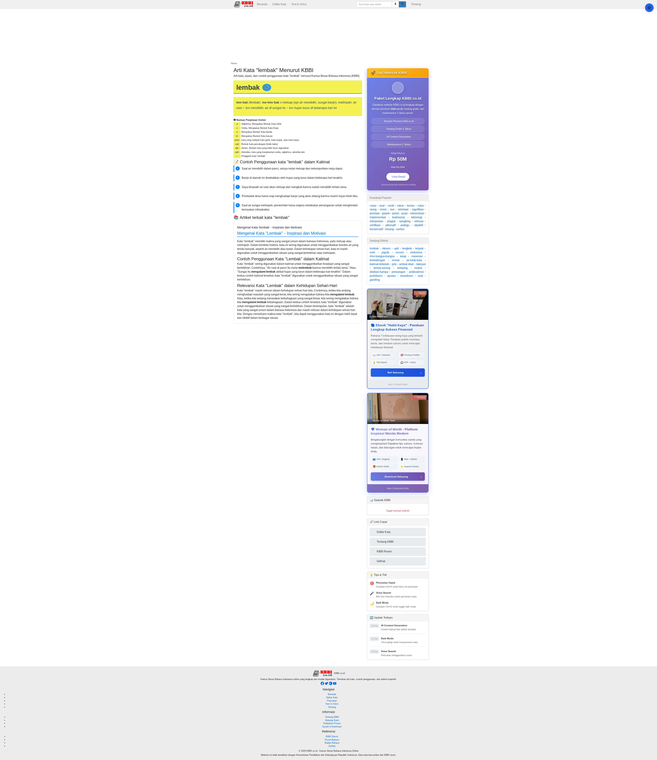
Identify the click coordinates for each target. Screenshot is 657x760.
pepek (386, 213)
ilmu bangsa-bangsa (382, 256)
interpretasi (376, 221)
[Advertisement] (328, 36)
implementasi (378, 217)
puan (405, 213)
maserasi (417, 256)
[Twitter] (327, 684)
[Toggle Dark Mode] (649, 7)
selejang (402, 267)
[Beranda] (244, 4)
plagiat (391, 221)
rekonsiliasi (417, 213)
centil (391, 205)
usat (420, 275)
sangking (404, 221)
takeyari (421, 264)
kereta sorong (382, 267)
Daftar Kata (279, 4)
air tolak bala (414, 260)
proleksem (376, 275)
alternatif (390, 225)
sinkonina (416, 252)
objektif (418, 225)
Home (234, 63)
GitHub (331, 746)
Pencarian (332, 700)
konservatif (376, 229)
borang (389, 229)
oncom (400, 252)
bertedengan (377, 260)
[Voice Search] (395, 4)
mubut (418, 267)
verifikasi (375, 225)
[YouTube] (334, 684)
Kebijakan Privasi (332, 723)
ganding (375, 279)
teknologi (416, 217)
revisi (383, 209)
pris (394, 264)
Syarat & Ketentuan (332, 726)
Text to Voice (299, 4)
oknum (386, 248)
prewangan (398, 271)
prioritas (374, 213)
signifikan (418, 209)
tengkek (407, 248)
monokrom (406, 275)
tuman (411, 205)
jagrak (385, 252)
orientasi (403, 209)
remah (396, 260)
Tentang (416, 4)
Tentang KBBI (332, 717)
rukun (400, 205)
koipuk (419, 248)
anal (382, 205)
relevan (418, 221)
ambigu (404, 225)
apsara (391, 275)
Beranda (262, 4)
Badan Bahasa (332, 743)
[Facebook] (323, 684)
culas (373, 205)
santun (400, 229)
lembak (374, 248)
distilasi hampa (379, 271)
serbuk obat (406, 264)
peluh (395, 213)
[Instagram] (331, 684)
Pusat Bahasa (332, 739)
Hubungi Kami (332, 720)
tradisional (398, 217)
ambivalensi (416, 271)
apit (396, 248)
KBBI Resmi (332, 736)
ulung (373, 209)
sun (392, 209)
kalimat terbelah (379, 264)
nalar (421, 205)
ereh (372, 252)
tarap (403, 256)
